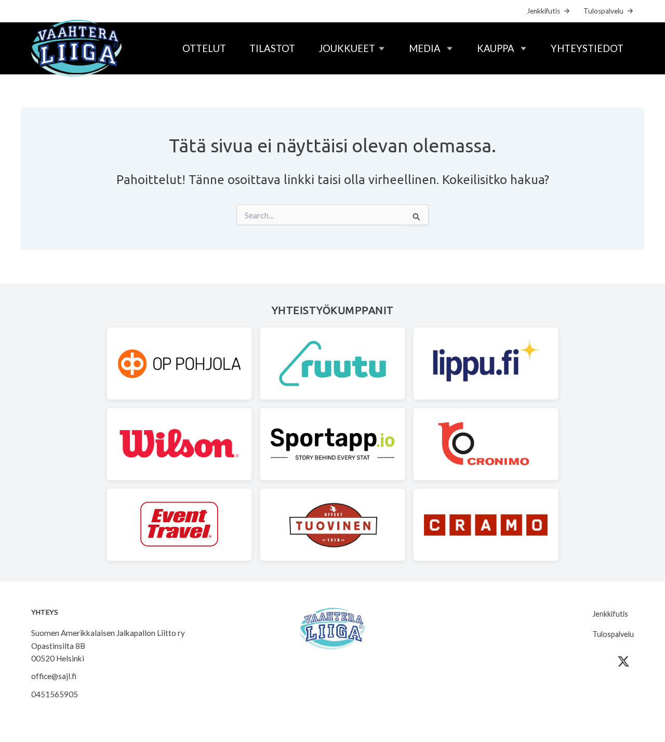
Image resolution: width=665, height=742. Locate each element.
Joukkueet (346, 48)
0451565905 (54, 694)
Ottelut (204, 48)
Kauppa (495, 48)
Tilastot (272, 48)
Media (425, 48)
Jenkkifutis (543, 11)
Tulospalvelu (603, 11)
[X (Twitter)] (623, 661)
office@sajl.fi (53, 676)
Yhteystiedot (587, 48)
